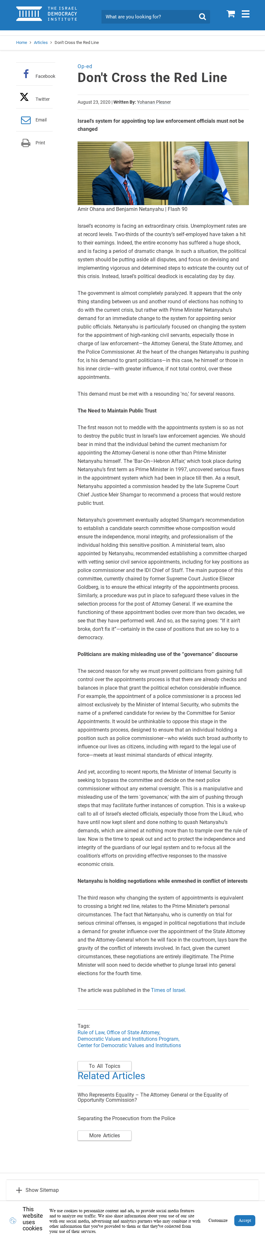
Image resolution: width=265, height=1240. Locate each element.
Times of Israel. (168, 990)
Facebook (45, 76)
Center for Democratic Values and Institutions (129, 1045)
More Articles (104, 1135)
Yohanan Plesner (154, 102)
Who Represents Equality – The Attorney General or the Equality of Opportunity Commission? (153, 1097)
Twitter (43, 99)
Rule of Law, (91, 1032)
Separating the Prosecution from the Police (126, 1118)
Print (40, 143)
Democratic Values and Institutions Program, (128, 1039)
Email (41, 120)
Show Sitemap (42, 1190)
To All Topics (104, 1066)
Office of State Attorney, (133, 1032)
